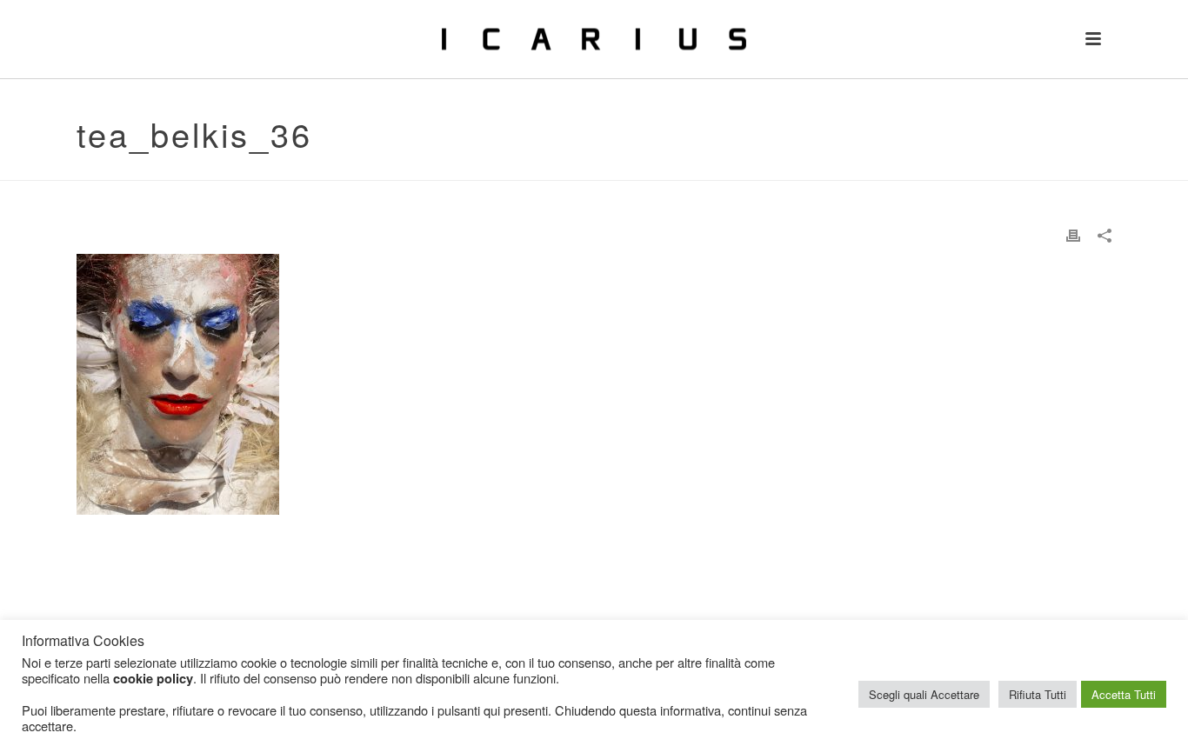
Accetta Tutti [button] (1123, 694)
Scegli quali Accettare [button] (924, 694)
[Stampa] (1073, 234)
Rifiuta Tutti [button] (1037, 694)
